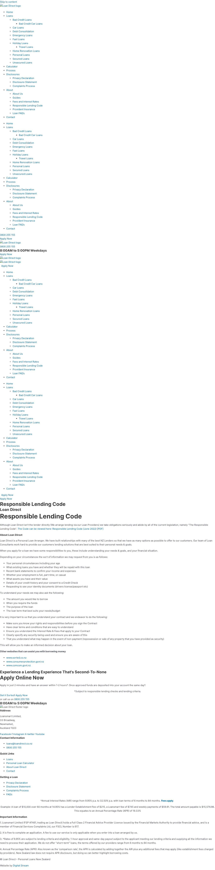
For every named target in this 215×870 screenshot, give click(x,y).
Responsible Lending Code (28, 105)
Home (9, 12)
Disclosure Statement (25, 82)
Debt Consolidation (23, 31)
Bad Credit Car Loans (30, 23)
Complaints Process (24, 85)
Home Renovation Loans (26, 50)
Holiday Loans (20, 43)
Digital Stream (21, 865)
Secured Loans (21, 58)
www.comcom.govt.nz (18, 665)
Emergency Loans (22, 35)
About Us (18, 93)
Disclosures (13, 74)
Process (10, 70)
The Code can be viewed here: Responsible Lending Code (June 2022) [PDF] (60, 528)
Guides (16, 97)
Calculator (12, 66)
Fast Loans (19, 39)
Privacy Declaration (23, 78)
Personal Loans (21, 54)
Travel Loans (26, 46)
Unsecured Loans (22, 62)
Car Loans (18, 27)
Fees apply (167, 800)
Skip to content (8, 1)
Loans (9, 15)
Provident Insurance (24, 109)
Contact (10, 117)
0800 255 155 (21, 699)
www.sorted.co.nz (16, 657)
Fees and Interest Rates (26, 101)
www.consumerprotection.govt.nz (25, 661)
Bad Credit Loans (22, 19)
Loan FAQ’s (19, 113)
